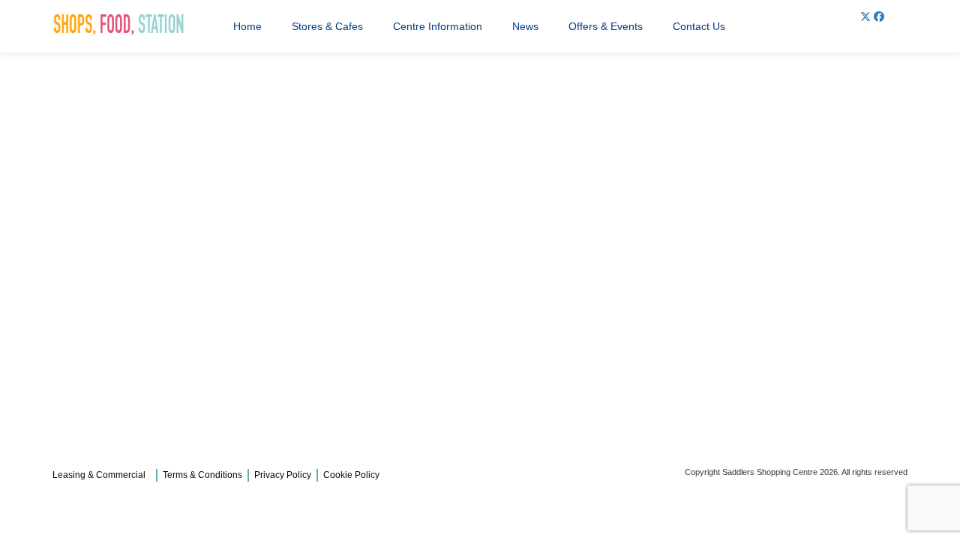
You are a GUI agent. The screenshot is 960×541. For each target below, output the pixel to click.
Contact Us (699, 26)
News (525, 26)
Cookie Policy (351, 475)
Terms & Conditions (202, 475)
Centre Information (437, 26)
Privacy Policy (282, 475)
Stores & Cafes (327, 26)
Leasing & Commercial (99, 475)
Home (247, 26)
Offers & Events (605, 26)
